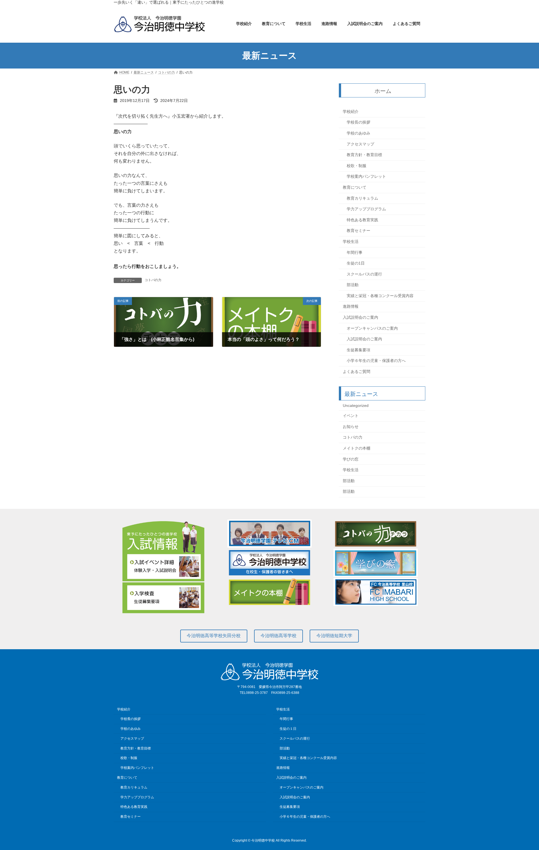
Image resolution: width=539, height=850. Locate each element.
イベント (350, 416)
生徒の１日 (288, 729)
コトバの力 (153, 280)
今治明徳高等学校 (278, 635)
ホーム (383, 91)
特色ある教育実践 (362, 220)
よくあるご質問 (356, 371)
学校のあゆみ (358, 133)
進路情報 (350, 306)
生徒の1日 (356, 263)
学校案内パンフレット (366, 176)
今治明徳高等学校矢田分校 (214, 635)
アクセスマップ (360, 144)
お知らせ (350, 426)
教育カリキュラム (362, 198)
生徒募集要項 (358, 350)
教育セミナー (358, 231)
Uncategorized (356, 405)
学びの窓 (350, 459)
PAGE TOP (521, 819)
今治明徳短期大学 (334, 635)
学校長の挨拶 (358, 122)
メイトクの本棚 (356, 448)
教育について (354, 187)
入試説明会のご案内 (360, 317)
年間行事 (354, 252)
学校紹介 (350, 111)
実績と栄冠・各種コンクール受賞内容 (380, 295)
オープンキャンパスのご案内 (372, 328)
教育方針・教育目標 (364, 155)
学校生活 (350, 241)
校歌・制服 (356, 165)
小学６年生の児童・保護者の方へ (376, 361)
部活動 (352, 285)
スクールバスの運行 (364, 274)
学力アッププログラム (366, 209)
